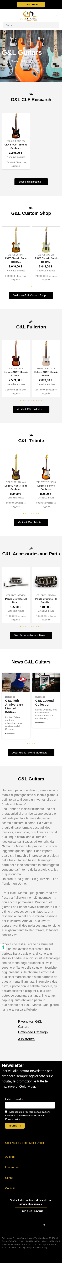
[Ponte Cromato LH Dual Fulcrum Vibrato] (16, 580)
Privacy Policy (25, 1247)
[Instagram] (25, 1225)
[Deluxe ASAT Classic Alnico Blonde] (46, 353)
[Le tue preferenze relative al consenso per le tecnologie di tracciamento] (3, 947)
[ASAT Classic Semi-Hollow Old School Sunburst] (16, 240)
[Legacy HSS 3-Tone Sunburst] (16, 467)
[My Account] (52, 15)
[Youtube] (38, 1225)
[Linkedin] (32, 1225)
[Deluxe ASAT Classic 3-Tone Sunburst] (16, 353)
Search (55, 25)
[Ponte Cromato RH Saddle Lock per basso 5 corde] (46, 580)
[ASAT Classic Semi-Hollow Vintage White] (46, 240)
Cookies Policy (40, 1247)
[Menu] (4, 15)
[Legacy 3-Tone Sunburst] (46, 467)
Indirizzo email (14, 1099)
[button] (31, 4)
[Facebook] (18, 1225)
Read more (9, 733)
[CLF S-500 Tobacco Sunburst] (16, 126)
